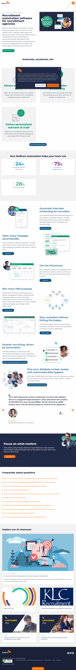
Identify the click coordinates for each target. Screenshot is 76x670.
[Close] (59, 68)
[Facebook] (70, 653)
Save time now (45, 228)
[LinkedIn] (73, 653)
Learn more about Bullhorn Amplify (14, 362)
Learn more (8, 310)
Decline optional (40, 85)
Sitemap (58, 660)
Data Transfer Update (21, 660)
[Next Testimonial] (73, 410)
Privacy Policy (47, 660)
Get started (9, 456)
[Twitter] (68, 653)
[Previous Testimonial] (3, 410)
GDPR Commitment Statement (35, 660)
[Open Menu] (73, 3)
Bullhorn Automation (17, 12)
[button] (38, 478)
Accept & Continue (53, 85)
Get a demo (45, 333)
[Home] (5, 3)
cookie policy (39, 81)
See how (8, 253)
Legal (53, 660)
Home (3, 12)
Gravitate (12, 664)
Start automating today (38, 144)
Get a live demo (8, 50)
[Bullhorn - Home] (6, 652)
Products (9, 12)
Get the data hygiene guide (37, 385)
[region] (38, 78)
